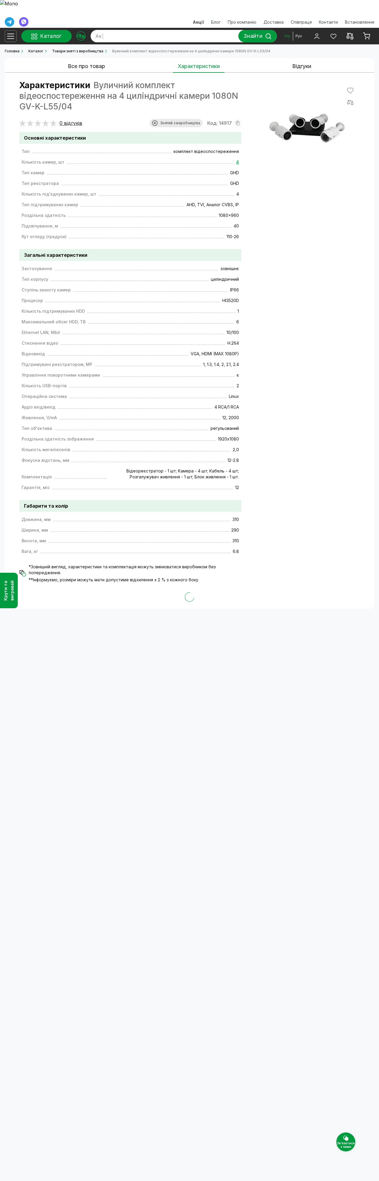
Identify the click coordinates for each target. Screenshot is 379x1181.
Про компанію (242, 22)
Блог (216, 22)
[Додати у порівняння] (350, 102)
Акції (198, 22)
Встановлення (359, 22)
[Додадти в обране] (350, 90)
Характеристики (199, 66)
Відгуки (301, 66)
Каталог (35, 51)
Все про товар (86, 66)
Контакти (328, 22)
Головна (12, 51)
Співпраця (301, 22)
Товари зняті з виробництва (77, 51)
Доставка (274, 22)
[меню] (11, 36)
